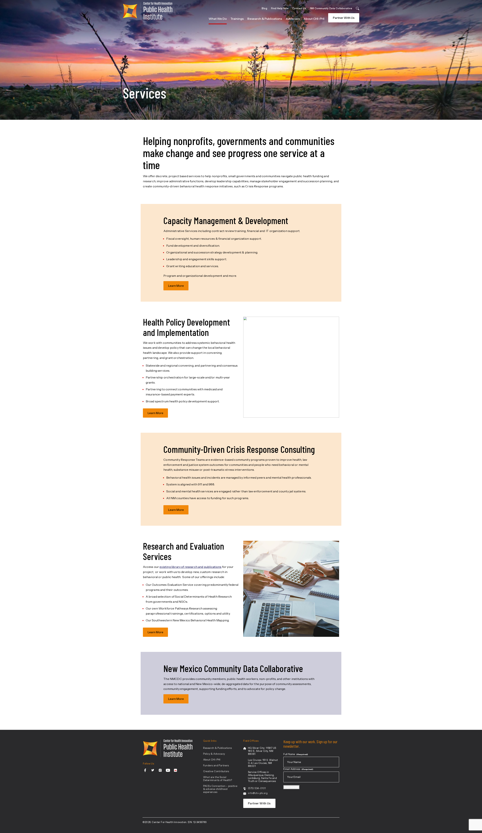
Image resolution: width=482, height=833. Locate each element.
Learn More (176, 285)
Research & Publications (264, 19)
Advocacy (293, 19)
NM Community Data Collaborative (331, 8)
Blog (264, 8)
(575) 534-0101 (257, 788)
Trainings (237, 19)
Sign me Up (291, 787)
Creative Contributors (216, 771)
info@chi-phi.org (258, 793)
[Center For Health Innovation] (147, 12)
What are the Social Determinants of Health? (217, 779)
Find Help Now (279, 8)
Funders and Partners (216, 765)
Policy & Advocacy (214, 753)
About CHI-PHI (314, 19)
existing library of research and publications (190, 567)
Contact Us (299, 8)
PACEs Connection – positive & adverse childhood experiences (220, 788)
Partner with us (344, 18)
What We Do (218, 19)
